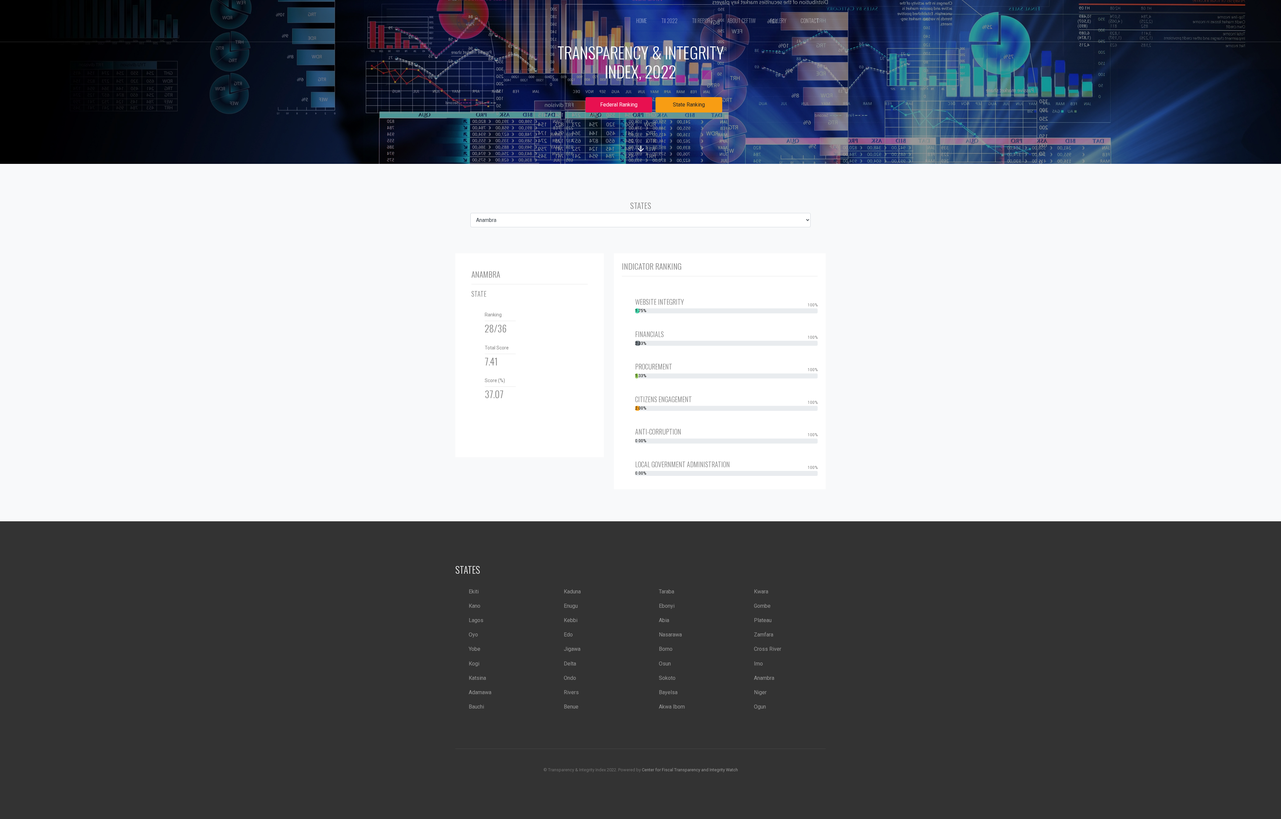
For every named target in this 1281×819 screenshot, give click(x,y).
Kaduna (572, 591)
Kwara (761, 591)
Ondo (570, 678)
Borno (666, 649)
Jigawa (572, 649)
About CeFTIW (741, 21)
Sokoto (667, 678)
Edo (568, 634)
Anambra (764, 678)
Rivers (571, 692)
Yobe (474, 649)
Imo (758, 663)
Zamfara (763, 634)
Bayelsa (668, 692)
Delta (570, 663)
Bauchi (476, 707)
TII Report (702, 21)
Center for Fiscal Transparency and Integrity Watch (690, 769)
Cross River (767, 649)
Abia (664, 620)
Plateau (763, 620)
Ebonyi (667, 606)
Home (641, 21)
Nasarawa (670, 634)
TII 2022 (669, 21)
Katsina (477, 678)
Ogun (760, 707)
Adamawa (480, 692)
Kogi (474, 663)
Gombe (762, 606)
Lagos (476, 620)
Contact (810, 21)
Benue (571, 707)
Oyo (473, 634)
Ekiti (474, 591)
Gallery (778, 21)
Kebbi (570, 620)
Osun (665, 663)
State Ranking (689, 104)
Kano (474, 606)
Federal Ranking (618, 104)
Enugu (571, 606)
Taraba (666, 591)
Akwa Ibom (672, 707)
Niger (760, 692)
